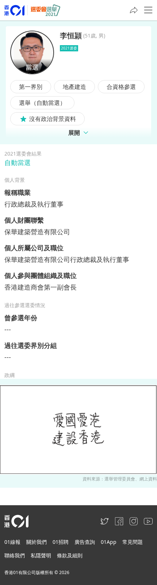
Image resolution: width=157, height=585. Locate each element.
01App (108, 541)
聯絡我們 (14, 555)
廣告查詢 (84, 541)
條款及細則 (70, 555)
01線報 (12, 541)
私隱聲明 (41, 555)
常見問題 (132, 541)
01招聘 (61, 541)
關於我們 (36, 541)
